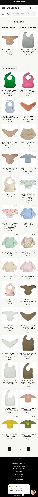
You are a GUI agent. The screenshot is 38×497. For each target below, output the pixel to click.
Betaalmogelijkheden (19, 469)
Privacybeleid (19, 479)
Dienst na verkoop (19, 477)
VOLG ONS (19, 458)
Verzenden (19, 471)
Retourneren (19, 474)
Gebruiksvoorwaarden (19, 466)
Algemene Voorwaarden (19, 463)
